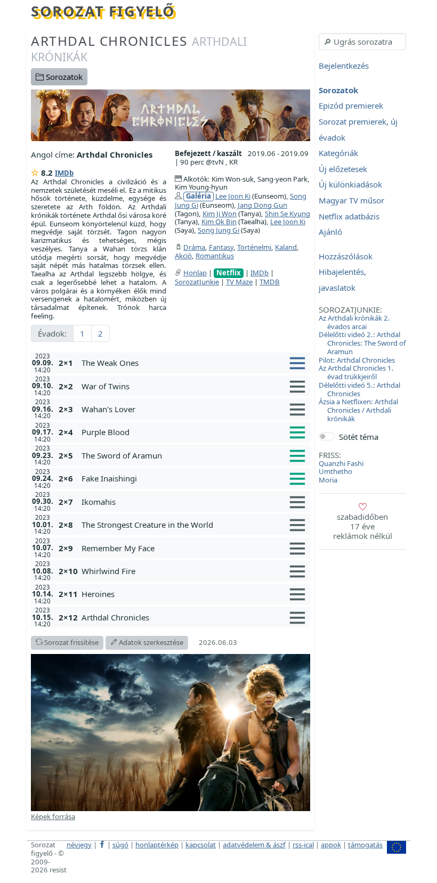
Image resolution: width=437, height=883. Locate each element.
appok (331, 844)
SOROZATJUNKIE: (350, 309)
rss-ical (303, 844)
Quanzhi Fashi (341, 463)
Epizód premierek (351, 106)
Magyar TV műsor (351, 200)
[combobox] (362, 41)
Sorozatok (63, 76)
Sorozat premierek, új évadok (358, 129)
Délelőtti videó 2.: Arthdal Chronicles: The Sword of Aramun (362, 343)
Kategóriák (338, 153)
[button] (194, 362)
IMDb (64, 173)
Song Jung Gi (218, 230)
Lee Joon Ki (232, 196)
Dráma (194, 247)
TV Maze (239, 282)
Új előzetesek (343, 168)
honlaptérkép (157, 844)
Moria (328, 480)
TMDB (270, 282)
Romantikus (215, 255)
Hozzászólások (346, 256)
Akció (183, 255)
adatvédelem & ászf (254, 844)
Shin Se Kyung (287, 213)
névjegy (79, 844)
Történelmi (254, 247)
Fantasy (221, 247)
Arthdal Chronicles (139, 48)
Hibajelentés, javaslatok (342, 280)
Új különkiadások (350, 184)
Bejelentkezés (344, 66)
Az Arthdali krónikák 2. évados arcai (354, 322)
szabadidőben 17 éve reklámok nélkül (362, 526)
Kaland (286, 247)
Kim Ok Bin (219, 221)
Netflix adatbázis (349, 216)
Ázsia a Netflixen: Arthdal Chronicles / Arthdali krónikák (358, 410)
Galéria (198, 196)
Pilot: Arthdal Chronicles (357, 360)
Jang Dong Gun (262, 205)
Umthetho (335, 471)
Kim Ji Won (220, 213)
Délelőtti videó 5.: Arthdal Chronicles (359, 389)
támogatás (365, 844)
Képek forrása (53, 816)
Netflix (228, 272)
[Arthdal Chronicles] (170, 114)
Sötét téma (358, 437)
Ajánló (330, 232)
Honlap (195, 272)
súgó (120, 844)
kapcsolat (200, 844)
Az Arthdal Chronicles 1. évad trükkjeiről (356, 372)
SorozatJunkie (197, 282)
